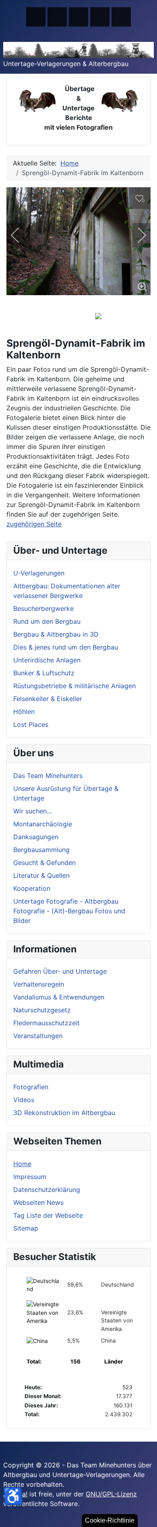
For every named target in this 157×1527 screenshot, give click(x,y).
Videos (23, 1100)
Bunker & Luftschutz (43, 673)
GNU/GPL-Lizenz (111, 1494)
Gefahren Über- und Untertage (60, 971)
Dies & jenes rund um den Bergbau (65, 647)
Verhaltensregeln (38, 984)
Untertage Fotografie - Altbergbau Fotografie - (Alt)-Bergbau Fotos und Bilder (69, 911)
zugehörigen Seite (34, 524)
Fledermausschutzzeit (46, 1023)
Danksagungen (35, 837)
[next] (136, 235)
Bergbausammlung (41, 850)
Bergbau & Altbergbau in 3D (56, 634)
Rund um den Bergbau (47, 621)
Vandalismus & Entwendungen (58, 997)
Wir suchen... (32, 811)
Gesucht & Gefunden (44, 863)
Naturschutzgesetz (42, 1010)
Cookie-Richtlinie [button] (109, 1520)
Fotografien (30, 1087)
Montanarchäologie (42, 824)
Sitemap (25, 1228)
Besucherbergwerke (43, 608)
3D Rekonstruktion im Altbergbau (64, 1113)
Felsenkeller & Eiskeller (47, 699)
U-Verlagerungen (38, 573)
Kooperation (31, 888)
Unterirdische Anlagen (47, 660)
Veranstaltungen (37, 1036)
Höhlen (24, 712)
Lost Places (30, 724)
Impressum (29, 1177)
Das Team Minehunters (48, 776)
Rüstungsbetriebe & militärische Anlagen (74, 686)
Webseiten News (38, 1202)
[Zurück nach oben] (147, 1517)
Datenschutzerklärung (46, 1190)
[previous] (20, 235)
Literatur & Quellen (41, 875)
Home (22, 1164)
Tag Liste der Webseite (48, 1215)
